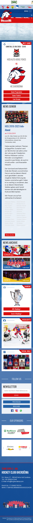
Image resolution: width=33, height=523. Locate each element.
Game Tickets (16, 95)
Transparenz (10, 518)
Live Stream (16, 99)
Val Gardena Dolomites (13, 519)
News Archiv (10, 235)
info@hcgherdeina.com (15, 481)
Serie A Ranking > (16, 314)
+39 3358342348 (11, 479)
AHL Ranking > (16, 309)
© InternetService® (25, 519)
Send (16, 395)
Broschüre (16, 406)
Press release (16, 402)
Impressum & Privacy (20, 518)
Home (4, 518)
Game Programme (16, 92)
